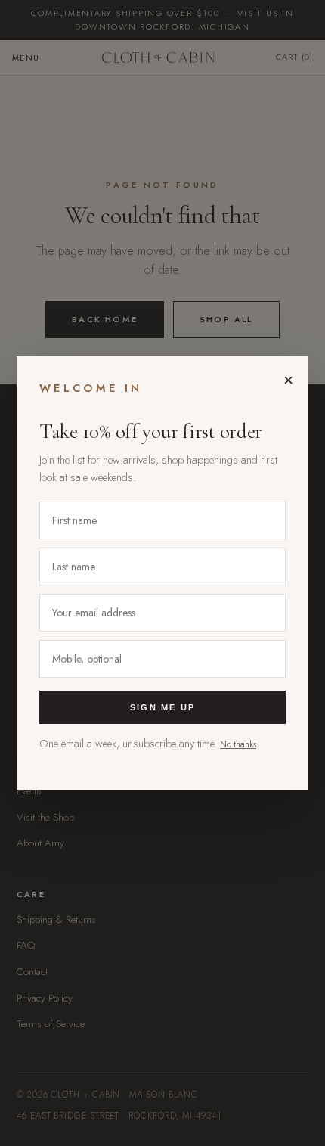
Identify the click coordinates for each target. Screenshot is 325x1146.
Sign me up (162, 707)
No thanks (238, 744)
